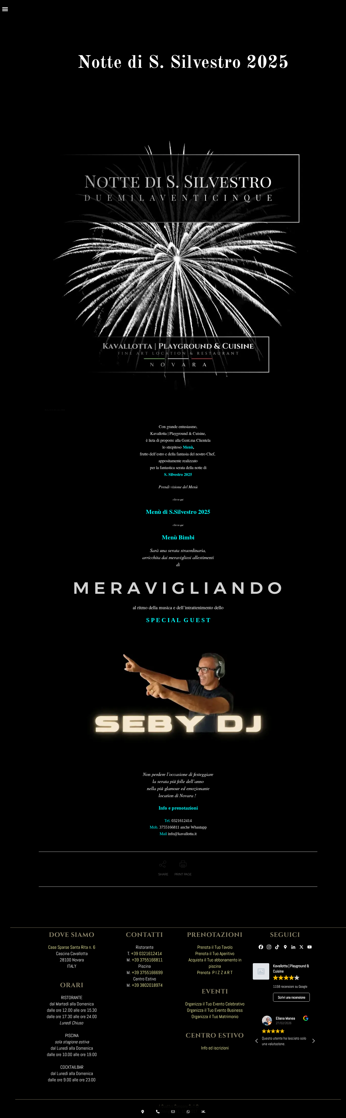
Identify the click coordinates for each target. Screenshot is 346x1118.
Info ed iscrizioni (215, 1048)
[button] (313, 1041)
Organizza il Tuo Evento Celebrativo (214, 1004)
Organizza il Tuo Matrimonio (214, 1016)
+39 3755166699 (147, 972)
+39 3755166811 (147, 960)
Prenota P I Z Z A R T (215, 972)
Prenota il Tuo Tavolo (215, 947)
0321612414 (181, 820)
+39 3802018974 (147, 985)
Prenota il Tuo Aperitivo (214, 953)
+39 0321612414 (146, 953)
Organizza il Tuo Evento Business (215, 1010)
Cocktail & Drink (64, 416)
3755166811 (169, 827)
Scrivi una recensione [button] (291, 997)
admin (94, 416)
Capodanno (52, 416)
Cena (58, 416)
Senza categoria (86, 416)
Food (79, 416)
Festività (75, 416)
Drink (71, 416)
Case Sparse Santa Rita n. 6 (71, 947)
